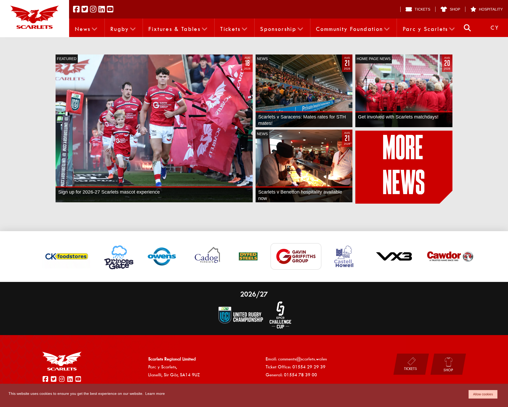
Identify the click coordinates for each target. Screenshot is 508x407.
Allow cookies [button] (483, 394)
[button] (467, 28)
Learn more (155, 393)
